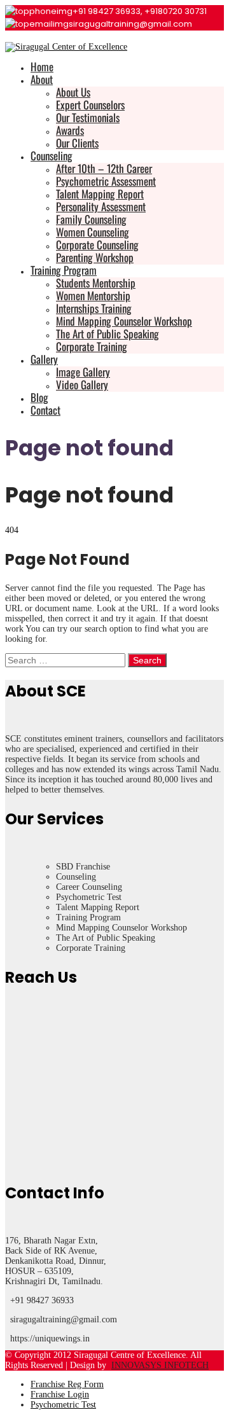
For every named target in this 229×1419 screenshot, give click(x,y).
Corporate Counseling (97, 245)
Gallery (44, 359)
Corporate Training (91, 346)
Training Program (64, 270)
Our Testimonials (88, 117)
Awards (70, 130)
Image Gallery (83, 372)
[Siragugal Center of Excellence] (66, 47)
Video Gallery (82, 384)
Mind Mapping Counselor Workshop (124, 321)
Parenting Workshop (95, 257)
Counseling (52, 155)
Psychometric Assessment (106, 181)
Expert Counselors (90, 105)
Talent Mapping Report (100, 194)
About (42, 79)
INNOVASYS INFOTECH (160, 1365)
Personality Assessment (101, 206)
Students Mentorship (95, 283)
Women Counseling (92, 232)
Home (42, 66)
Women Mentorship (93, 295)
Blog (39, 397)
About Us (73, 92)
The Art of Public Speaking (107, 334)
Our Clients (77, 143)
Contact (45, 410)
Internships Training (94, 308)
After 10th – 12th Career (104, 168)
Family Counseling (91, 219)
